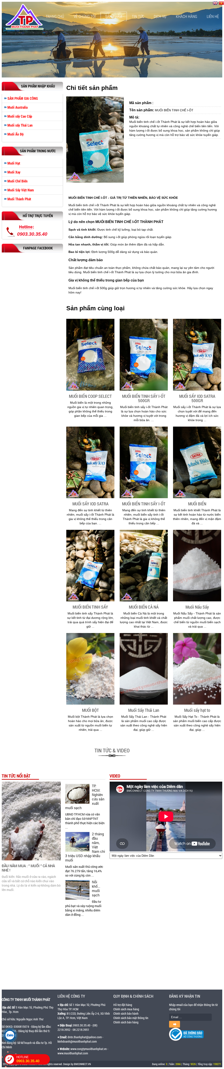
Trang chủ (55, 16)
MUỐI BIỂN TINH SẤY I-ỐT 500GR (143, 398)
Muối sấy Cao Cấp (19, 116)
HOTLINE (27, 1059)
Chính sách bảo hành (125, 1013)
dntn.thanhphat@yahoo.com (85, 1037)
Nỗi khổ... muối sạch (96, 888)
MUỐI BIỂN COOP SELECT (90, 396)
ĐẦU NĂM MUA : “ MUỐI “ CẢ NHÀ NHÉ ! (28, 867)
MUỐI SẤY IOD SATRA (90, 503)
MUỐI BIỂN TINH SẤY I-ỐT (143, 503)
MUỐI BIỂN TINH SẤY (90, 607)
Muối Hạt (13, 163)
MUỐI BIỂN (197, 503)
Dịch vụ (160, 16)
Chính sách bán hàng (125, 1022)
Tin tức (138, 16)
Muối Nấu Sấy (197, 607)
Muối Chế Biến (17, 181)
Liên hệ (213, 16)
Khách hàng (186, 16)
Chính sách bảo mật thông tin (130, 1018)
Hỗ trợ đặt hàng (122, 1005)
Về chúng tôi (85, 16)
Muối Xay (13, 172)
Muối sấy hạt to (197, 710)
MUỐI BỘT (90, 710)
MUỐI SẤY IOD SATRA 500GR (197, 398)
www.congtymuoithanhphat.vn (88, 1049)
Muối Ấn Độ (15, 134)
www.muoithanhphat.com (73, 1053)
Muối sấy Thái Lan (20, 125)
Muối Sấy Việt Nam (20, 190)
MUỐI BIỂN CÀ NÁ (144, 607)
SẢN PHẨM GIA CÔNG (22, 98)
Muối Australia (17, 107)
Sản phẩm (113, 16)
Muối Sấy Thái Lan (143, 710)
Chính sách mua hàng (126, 1009)
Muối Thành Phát (19, 199)
